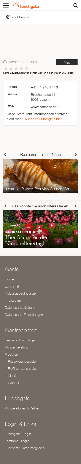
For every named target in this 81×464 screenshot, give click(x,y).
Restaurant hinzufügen (20, 340)
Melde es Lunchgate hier (43, 119)
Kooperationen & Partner (22, 408)
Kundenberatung (17, 347)
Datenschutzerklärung (20, 307)
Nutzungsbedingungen (21, 293)
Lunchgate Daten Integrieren (24, 448)
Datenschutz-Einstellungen (24, 314)
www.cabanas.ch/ (44, 107)
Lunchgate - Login (18, 434)
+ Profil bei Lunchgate (20, 368)
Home (9, 279)
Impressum (13, 300)
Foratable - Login (17, 441)
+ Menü (10, 375)
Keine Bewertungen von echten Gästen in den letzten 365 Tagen (38, 72)
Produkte (11, 354)
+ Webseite (13, 383)
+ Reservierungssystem (21, 361)
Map (67, 62)
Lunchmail (12, 286)
